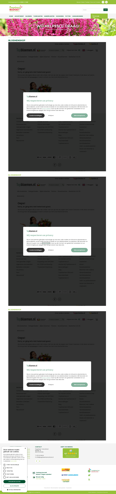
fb (103, 2)
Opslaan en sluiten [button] (14, 481)
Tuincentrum (47, 487)
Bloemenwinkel (54, 487)
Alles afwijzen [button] (14, 486)
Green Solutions (92, 492)
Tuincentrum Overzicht (102, 492)
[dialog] (14, 469)
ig (106, 2)
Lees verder (14, 461)
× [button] (25, 448)
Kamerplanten (62, 487)
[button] (14, 490)
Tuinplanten (69, 487)
